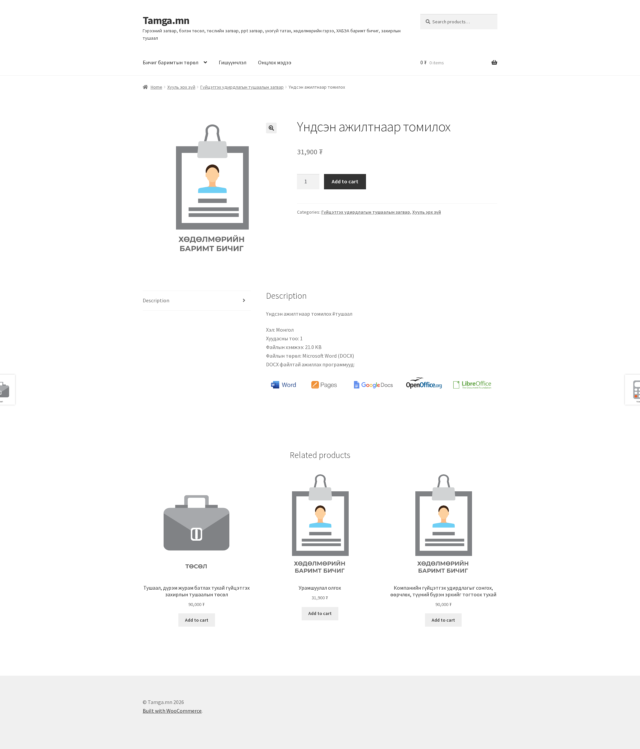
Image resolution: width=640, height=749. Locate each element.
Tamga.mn (166, 20)
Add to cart (345, 181)
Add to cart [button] (196, 620)
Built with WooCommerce (172, 710)
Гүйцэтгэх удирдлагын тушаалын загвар (242, 87)
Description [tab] (156, 300)
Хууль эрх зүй (181, 87)
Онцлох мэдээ (274, 62)
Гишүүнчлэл (232, 62)
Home (156, 87)
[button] (271, 128)
